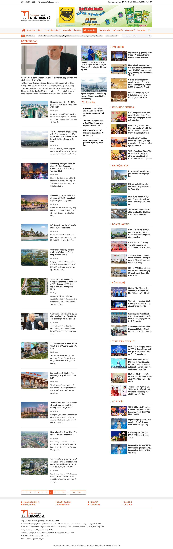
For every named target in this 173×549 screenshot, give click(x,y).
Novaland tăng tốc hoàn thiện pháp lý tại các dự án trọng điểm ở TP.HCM (63, 104)
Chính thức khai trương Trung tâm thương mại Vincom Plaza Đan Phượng (139, 245)
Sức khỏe (127, 504)
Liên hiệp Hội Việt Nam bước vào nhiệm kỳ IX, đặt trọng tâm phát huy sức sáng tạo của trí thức (140, 142)
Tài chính (118, 47)
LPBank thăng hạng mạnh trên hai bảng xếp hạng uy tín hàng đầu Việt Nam (138, 95)
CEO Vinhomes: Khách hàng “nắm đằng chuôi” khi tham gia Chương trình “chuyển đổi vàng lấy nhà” (94, 66)
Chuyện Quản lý (63, 502)
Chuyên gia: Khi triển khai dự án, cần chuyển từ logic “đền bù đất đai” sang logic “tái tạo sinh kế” (63, 316)
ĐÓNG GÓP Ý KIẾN (78, 546)
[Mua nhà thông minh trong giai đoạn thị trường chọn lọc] (119, 175)
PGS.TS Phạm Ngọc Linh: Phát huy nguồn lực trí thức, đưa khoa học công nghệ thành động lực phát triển (140, 129)
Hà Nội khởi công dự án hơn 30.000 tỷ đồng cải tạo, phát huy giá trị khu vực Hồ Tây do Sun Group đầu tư (140, 350)
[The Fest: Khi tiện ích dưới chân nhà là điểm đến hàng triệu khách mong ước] (119, 213)
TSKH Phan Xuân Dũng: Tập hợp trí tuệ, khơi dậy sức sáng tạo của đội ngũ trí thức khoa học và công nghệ (139, 154)
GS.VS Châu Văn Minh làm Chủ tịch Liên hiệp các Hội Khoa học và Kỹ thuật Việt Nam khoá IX (139, 410)
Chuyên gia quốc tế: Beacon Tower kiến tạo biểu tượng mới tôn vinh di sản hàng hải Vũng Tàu (49, 79)
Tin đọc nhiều (88, 102)
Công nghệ (118, 282)
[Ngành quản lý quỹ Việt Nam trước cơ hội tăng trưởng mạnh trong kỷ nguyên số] (119, 56)
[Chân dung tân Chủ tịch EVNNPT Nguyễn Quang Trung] (119, 436)
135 (73, 492)
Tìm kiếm (149, 36)
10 (63, 492)
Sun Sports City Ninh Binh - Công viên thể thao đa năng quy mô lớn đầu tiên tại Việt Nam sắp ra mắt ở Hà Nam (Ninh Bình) (63, 284)
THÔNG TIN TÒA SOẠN (61, 546)
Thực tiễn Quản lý (123, 341)
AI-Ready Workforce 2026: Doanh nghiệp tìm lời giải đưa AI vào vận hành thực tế (139, 329)
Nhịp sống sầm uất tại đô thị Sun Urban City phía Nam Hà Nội (63, 433)
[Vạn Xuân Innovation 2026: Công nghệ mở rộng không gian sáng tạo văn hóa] (119, 305)
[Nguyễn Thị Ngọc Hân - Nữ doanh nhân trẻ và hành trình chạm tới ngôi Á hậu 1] (119, 423)
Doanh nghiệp (120, 224)
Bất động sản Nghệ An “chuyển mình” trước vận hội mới (63, 226)
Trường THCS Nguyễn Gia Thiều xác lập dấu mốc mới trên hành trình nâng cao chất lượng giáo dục (139, 390)
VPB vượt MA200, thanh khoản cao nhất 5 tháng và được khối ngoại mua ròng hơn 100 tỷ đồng (139, 259)
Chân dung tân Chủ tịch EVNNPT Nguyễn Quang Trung (138, 435)
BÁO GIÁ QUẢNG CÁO (112, 546)
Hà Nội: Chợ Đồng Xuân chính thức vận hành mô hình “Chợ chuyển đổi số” (138, 290)
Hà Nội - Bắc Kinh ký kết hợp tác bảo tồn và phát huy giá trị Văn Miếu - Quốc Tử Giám (140, 377)
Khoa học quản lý (123, 107)
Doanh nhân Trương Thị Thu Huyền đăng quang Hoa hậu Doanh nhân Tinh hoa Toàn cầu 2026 (139, 449)
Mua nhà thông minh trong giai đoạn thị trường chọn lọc (93, 142)
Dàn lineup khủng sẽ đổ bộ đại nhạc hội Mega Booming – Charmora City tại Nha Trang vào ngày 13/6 (62, 167)
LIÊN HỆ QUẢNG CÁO (94, 546)
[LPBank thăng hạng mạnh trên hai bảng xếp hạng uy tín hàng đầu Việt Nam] (119, 96)
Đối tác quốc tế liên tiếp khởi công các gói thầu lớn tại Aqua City (93, 133)
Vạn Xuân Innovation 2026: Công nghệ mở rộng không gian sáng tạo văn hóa (139, 303)
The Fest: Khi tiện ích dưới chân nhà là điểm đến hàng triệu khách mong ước (93, 123)
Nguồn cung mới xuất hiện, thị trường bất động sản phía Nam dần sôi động (93, 96)
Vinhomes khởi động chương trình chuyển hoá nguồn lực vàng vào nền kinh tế (62, 252)
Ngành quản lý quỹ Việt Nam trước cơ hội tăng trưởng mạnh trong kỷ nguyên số (140, 55)
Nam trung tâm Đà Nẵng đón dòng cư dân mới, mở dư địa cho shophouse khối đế (93, 112)
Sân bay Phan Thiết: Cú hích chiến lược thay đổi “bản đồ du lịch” (63, 375)
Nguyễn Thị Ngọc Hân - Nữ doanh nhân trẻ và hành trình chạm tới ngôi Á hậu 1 (139, 422)
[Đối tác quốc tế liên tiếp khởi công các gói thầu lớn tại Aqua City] (119, 188)
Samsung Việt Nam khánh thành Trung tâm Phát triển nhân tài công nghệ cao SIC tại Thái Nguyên (139, 317)
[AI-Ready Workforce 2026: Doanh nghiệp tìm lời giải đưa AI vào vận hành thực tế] (119, 330)
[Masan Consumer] (108, 16)
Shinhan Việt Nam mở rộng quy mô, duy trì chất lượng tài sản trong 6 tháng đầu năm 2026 (139, 271)
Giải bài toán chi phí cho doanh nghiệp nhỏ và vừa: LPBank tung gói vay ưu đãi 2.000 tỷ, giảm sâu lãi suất (139, 83)
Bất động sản (54, 110)
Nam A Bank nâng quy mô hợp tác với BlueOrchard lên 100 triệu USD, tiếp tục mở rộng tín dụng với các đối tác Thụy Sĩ (140, 70)
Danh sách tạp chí (114, 2)
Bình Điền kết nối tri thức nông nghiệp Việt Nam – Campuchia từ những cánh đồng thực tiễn (52, 36)
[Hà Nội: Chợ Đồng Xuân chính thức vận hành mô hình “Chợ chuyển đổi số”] (119, 292)
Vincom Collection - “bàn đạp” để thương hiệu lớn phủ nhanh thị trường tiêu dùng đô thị (62, 198)
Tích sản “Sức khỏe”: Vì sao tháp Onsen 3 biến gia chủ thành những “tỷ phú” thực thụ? (63, 405)
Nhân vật (117, 401)
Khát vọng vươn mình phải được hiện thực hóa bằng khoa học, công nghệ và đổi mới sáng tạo (139, 116)
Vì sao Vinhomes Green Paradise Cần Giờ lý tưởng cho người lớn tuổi (63, 346)
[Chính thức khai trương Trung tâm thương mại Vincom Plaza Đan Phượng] (119, 246)
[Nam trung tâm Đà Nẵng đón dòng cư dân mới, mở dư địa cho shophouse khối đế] (119, 200)
